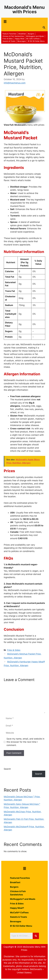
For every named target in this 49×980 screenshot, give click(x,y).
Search (7, 769)
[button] (5, 21)
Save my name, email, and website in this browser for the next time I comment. (25, 741)
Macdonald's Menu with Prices (24, 9)
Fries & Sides (13, 650)
